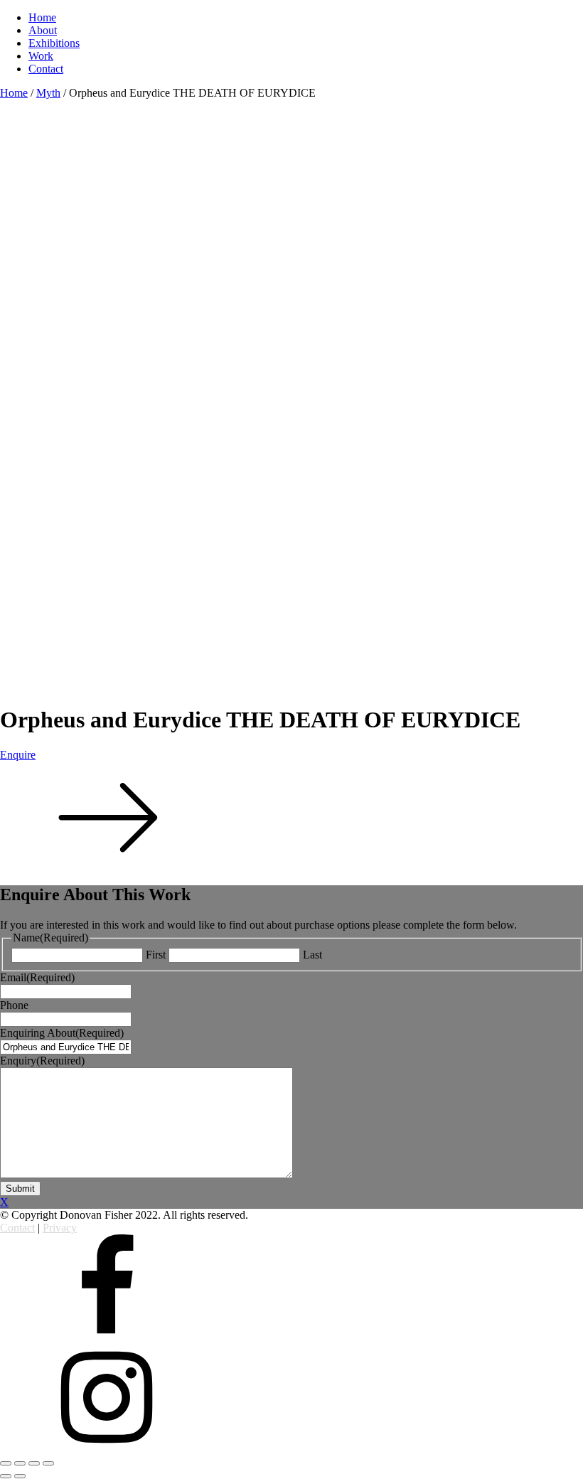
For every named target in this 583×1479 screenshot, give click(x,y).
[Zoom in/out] (48, 1463)
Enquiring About (62, 1033)
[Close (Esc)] (5, 1463)
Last (312, 955)
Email (37, 977)
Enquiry (42, 1060)
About (42, 30)
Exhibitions (54, 43)
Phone (14, 1005)
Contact (45, 69)
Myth (48, 93)
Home (42, 17)
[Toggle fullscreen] (34, 1463)
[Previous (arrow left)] (5, 1476)
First (156, 955)
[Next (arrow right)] (20, 1476)
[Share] (20, 1463)
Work (40, 56)
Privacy (60, 1228)
